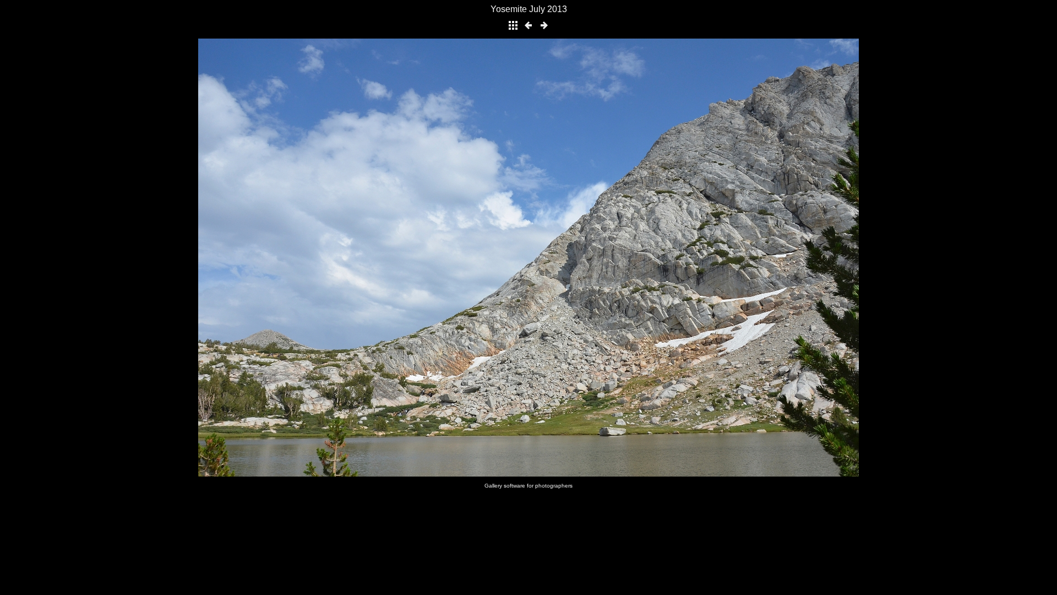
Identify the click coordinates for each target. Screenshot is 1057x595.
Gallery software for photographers (528, 486)
